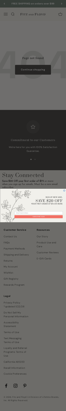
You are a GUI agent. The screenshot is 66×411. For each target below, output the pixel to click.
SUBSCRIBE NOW (38, 216)
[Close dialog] (64, 190)
